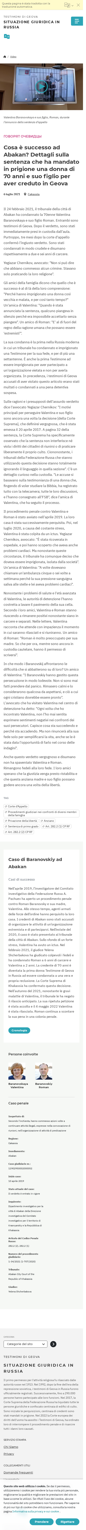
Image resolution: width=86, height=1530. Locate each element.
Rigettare (67, 1522)
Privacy (9, 1454)
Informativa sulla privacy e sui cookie (35, 1511)
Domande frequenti (18, 1472)
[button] (41, 86)
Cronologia (19, 1030)
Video (13, 56)
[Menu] (77, 21)
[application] (41, 86)
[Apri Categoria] (53, 1344)
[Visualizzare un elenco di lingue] (69, 5)
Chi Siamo (11, 1447)
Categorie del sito (20, 1344)
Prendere (42, 1522)
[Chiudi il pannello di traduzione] (78, 5)
